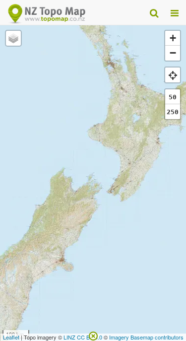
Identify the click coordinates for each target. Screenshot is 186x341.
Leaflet (11, 337)
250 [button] (173, 112)
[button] (13, 38)
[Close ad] (93, 335)
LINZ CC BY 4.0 (82, 337)
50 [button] (173, 97)
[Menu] (175, 12)
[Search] (154, 12)
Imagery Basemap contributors (146, 337)
